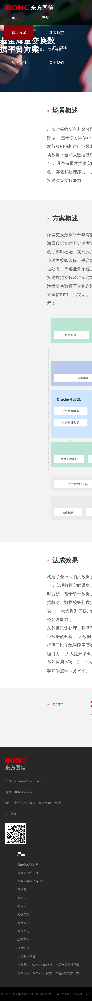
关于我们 (56, 63)
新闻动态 (56, 33)
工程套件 (23, 939)
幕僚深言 (23, 931)
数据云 (21, 898)
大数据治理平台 (27, 873)
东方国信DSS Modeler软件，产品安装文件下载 (48, 973)
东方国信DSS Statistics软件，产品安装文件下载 (48, 965)
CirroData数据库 (27, 864)
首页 (15, 18)
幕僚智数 (23, 914)
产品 (45, 18)
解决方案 (19, 33)
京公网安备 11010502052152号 (74, 994)
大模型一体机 (26, 956)
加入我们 (19, 63)
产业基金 (60, 48)
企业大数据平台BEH (30, 881)
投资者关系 (21, 48)
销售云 (21, 906)
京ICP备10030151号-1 (41, 994)
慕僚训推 (23, 948)
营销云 (21, 889)
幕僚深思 (23, 923)
